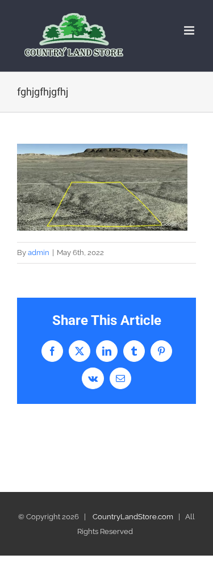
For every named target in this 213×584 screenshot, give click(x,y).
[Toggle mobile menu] (190, 30)
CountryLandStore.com (133, 516)
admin (38, 252)
